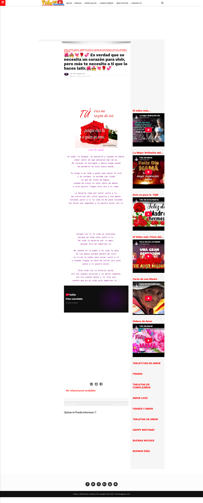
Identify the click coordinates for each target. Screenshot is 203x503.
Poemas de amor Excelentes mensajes (99, 51)
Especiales (91, 3)
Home (66, 49)
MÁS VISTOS (122, 3)
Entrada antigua (71, 404)
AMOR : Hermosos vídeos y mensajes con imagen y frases (96, 49)
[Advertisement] (101, 23)
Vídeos (78, 3)
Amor (71, 49)
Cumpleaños (107, 3)
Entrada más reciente (120, 404)
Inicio (69, 3)
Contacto (136, 3)
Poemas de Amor (77, 51)
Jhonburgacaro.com (122, 494)
